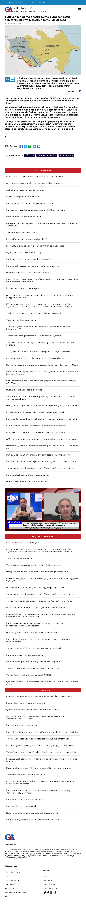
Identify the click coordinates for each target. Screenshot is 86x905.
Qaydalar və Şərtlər (51, 889)
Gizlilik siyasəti (49, 885)
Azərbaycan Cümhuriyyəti (16, 893)
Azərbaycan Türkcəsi (14, 3)
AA (7, 79)
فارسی (30, 3)
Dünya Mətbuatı (12, 880)
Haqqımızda (48, 881)
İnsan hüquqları (11, 889)
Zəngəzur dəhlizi (47, 155)
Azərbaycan (66, 155)
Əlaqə (45, 877)
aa (12, 79)
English (42, 3)
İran (6, 897)
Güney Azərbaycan (13, 872)
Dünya (7, 876)
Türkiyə (29, 155)
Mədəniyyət (10, 884)
